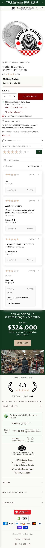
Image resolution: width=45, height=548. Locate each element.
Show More (9, 215)
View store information (13, 112)
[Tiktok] (28, 544)
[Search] (36, 8)
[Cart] (42, 8)
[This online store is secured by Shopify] (22, 518)
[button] (28, 151)
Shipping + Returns (13, 141)
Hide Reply (10, 289)
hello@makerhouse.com (24, 469)
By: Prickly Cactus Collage (17, 62)
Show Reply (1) (11, 190)
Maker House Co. (26, 534)
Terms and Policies (22, 539)
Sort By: (29, 166)
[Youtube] (24, 544)
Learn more (22, 343)
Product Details (12, 121)
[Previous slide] (2, 2)
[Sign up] (40, 406)
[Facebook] (16, 544)
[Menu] (2, 8)
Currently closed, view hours (16, 107)
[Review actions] (38, 174)
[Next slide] (42, 2)
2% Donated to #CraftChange (17, 146)
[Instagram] (20, 544)
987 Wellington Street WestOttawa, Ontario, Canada (24, 462)
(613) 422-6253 (24, 473)
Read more (6, 135)
